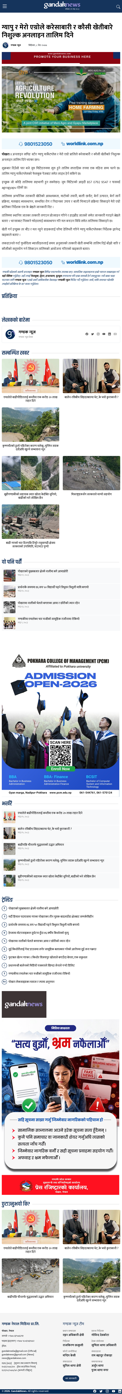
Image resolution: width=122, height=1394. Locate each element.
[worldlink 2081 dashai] (61, 144)
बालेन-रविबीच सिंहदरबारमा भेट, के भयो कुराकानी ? (91, 397)
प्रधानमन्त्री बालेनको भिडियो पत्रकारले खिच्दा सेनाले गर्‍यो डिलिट (41, 965)
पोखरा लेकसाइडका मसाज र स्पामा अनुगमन (31, 981)
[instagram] (98, 334)
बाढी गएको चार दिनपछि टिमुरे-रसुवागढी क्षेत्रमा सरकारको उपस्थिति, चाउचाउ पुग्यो (30, 544)
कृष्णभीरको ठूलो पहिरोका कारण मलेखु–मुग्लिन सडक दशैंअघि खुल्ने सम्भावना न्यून (30, 447)
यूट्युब (59, 276)
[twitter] (92, 334)
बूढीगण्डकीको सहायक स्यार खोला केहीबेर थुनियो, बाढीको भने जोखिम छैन (30, 496)
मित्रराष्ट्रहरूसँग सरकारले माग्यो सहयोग (91, 494)
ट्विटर (42, 276)
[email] (115, 334)
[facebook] (87, 334)
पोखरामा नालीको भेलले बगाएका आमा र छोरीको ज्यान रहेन (49, 603)
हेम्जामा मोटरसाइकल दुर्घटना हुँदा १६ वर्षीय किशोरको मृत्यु (38, 933)
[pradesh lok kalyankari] (60, 1107)
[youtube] (104, 334)
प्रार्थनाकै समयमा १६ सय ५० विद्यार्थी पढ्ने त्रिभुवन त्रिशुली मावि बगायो (53, 587)
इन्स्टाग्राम (49, 276)
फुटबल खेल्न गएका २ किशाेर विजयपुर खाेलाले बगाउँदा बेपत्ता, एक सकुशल (47, 957)
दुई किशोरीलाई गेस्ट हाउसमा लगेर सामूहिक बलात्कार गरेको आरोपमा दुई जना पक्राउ (52, 949)
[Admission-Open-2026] (60, 723)
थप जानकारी (70, 1379)
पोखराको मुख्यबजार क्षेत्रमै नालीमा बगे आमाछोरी (43, 571)
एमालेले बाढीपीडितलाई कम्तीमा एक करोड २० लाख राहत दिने (30, 399)
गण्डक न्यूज (27, 332)
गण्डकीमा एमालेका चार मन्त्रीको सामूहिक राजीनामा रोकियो (48, 618)
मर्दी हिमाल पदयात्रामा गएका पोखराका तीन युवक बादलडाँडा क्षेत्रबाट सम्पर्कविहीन (50, 916)
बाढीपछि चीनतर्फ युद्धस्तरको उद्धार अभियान (41, 844)
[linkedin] (109, 334)
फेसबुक (34, 276)
